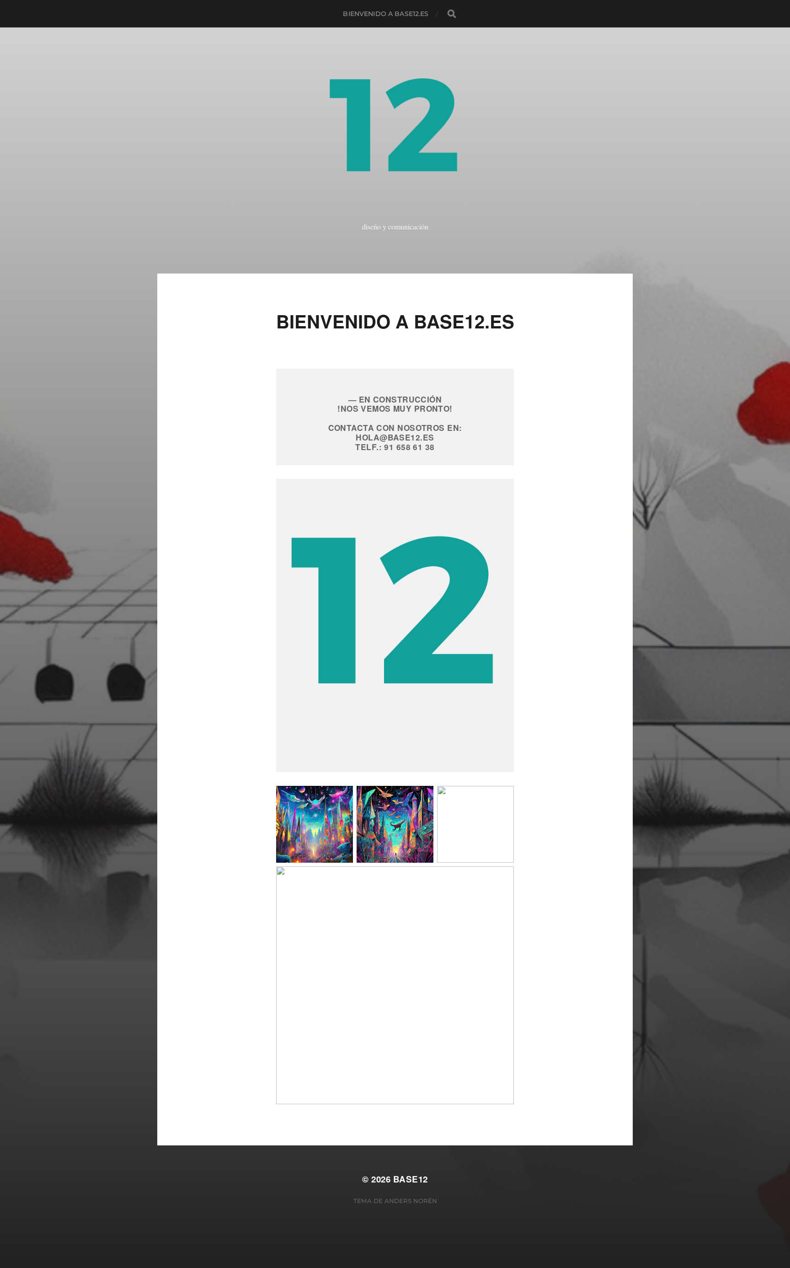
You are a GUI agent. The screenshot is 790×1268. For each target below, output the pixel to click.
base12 (410, 1179)
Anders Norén (410, 1200)
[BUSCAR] (451, 14)
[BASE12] (395, 134)
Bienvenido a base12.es (385, 14)
